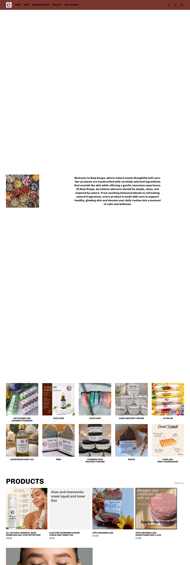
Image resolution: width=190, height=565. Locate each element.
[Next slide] (181, 513)
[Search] (169, 5)
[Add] (42, 524)
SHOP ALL (179, 483)
